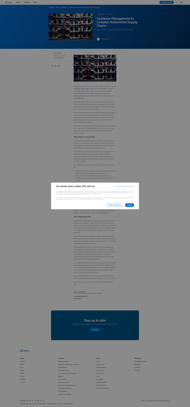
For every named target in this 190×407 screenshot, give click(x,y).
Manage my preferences (114, 205)
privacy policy (99, 199)
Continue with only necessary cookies (124, 186)
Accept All (129, 205)
